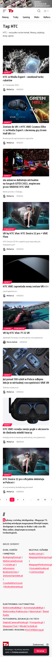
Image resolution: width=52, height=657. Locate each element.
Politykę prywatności (20, 652)
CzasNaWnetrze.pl (13, 583)
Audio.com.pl (36, 553)
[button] (40, 651)
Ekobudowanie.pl (13, 586)
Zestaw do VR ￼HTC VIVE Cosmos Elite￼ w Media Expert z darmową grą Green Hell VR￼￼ (24, 130)
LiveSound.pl (37, 572)
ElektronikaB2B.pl (12, 607)
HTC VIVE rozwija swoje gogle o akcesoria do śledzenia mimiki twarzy (26, 430)
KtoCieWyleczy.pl (34, 629)
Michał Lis (10, 89)
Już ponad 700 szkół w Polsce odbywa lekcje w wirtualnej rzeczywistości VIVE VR (26, 381)
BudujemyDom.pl (12, 557)
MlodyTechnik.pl (28, 626)
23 (45, 499)
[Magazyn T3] (11, 11)
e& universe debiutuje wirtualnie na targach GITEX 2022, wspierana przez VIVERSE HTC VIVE (21, 183)
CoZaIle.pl (9, 564)
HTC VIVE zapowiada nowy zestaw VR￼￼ (26, 286)
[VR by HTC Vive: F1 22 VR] (26, 315)
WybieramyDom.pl (13, 561)
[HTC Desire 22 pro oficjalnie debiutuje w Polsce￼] (26, 461)
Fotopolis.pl (36, 622)
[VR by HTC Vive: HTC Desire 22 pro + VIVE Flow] (26, 216)
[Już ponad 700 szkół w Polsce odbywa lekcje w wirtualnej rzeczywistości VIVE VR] (26, 362)
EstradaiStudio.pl (39, 568)
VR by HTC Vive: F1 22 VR (16, 332)
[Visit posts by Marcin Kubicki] (4, 342)
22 (38, 499)
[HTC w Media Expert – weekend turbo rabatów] (26, 59)
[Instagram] (47, 644)
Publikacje (9, 229)
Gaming (7, 328)
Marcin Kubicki (12, 342)
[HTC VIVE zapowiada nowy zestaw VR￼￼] (26, 269)
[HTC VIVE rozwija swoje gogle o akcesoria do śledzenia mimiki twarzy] (26, 411)
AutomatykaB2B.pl (33, 607)
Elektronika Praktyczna (15, 611)
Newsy (7, 72)
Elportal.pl (35, 611)
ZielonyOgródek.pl (13, 575)
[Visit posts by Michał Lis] (4, 89)
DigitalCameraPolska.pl (15, 622)
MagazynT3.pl (10, 626)
